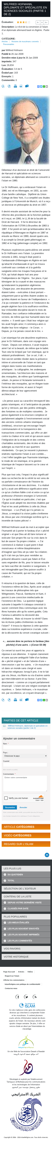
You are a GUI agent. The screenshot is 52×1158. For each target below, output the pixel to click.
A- (38, 22)
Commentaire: (9, 774)
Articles (5, 41)
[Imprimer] (15, 86)
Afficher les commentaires (13, 980)
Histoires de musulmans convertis (25, 41)
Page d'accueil (9, 972)
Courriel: (6, 761)
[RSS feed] (35, 997)
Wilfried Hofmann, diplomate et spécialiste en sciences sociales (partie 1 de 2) (27, 727)
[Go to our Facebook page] (18, 997)
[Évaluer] (3, 86)
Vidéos (30, 972)
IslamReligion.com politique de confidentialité (22, 984)
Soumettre (10, 807)
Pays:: (5, 753)
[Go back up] (47, 855)
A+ (46, 22)
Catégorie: (9, 39)
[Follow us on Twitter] (26, 997)
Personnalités (8, 44)
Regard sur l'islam (12, 976)
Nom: (6, 744)
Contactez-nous (11, 988)
